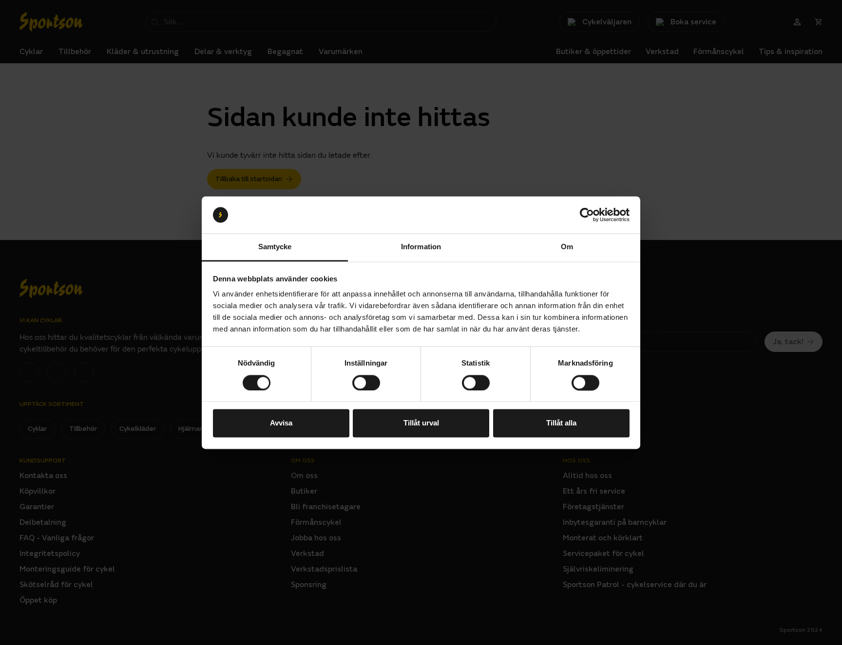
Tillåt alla (561, 423)
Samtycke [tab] (275, 247)
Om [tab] (567, 247)
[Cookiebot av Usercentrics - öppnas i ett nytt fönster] (587, 214)
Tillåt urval (421, 423)
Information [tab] (421, 247)
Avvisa (281, 423)
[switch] (366, 382)
